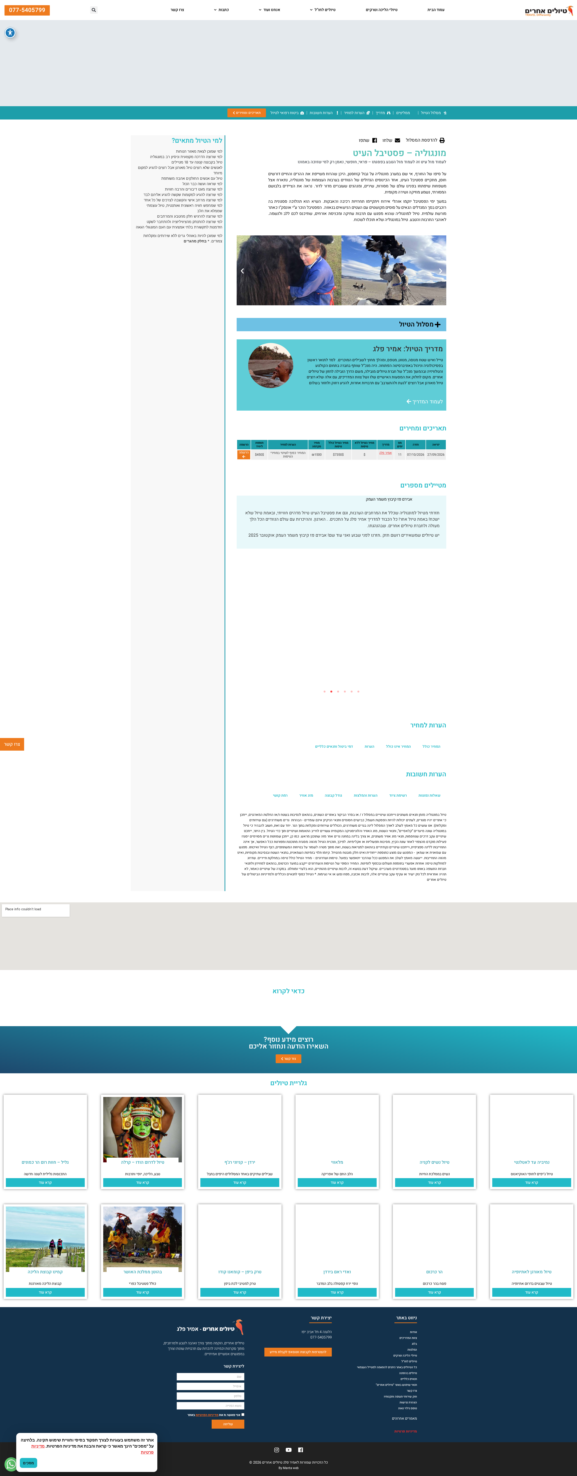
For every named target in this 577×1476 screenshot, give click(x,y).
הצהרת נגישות (408, 1402)
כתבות (224, 10)
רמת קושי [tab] (280, 795)
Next (233, 592)
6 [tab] (324, 692)
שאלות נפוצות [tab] (429, 795)
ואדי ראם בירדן (337, 1272)
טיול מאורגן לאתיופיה (532, 1272)
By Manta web (289, 1468)
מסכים (28, 1463)
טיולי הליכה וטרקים (382, 10)
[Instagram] (276, 1449)
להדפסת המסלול (421, 140)
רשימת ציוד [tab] (398, 795)
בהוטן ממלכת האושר (143, 1272)
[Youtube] (288, 1449)
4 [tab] (338, 692)
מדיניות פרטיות (405, 1431)
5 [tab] (331, 692)
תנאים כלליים (409, 1379)
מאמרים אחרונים (404, 1418)
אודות (413, 1332)
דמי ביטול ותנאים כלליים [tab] (334, 746)
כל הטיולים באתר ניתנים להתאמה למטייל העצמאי (387, 1367)
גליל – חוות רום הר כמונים (45, 1162)
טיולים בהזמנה (408, 1373)
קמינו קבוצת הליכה (45, 1272)
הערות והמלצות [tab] (366, 795)
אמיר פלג (385, 453)
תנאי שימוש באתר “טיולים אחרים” (396, 1385)
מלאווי (337, 1162)
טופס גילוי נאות (407, 1408)
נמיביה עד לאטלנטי (532, 1162)
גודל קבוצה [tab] (333, 795)
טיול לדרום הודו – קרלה (142, 1162)
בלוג (414, 1344)
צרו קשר (177, 10)
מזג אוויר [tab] (306, 795)
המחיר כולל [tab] (431, 746)
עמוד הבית (436, 10)
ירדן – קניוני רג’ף (239, 1162)
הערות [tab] (369, 746)
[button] (152, 10)
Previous (449, 592)
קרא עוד (531, 1182)
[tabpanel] (341, 532)
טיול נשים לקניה (434, 1162)
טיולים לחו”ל (325, 10)
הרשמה (244, 452)
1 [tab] (358, 692)
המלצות (412, 1349)
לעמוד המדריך (427, 402)
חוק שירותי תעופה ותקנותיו (400, 1396)
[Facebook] (300, 1449)
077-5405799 (321, 1337)
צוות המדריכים (408, 1338)
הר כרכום (434, 1272)
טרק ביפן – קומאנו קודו (239, 1272)
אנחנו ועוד (271, 10)
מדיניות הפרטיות (207, 1415)
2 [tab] (351, 692)
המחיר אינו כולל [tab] (398, 746)
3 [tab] (345, 692)
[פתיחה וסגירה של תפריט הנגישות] (10, 32)
